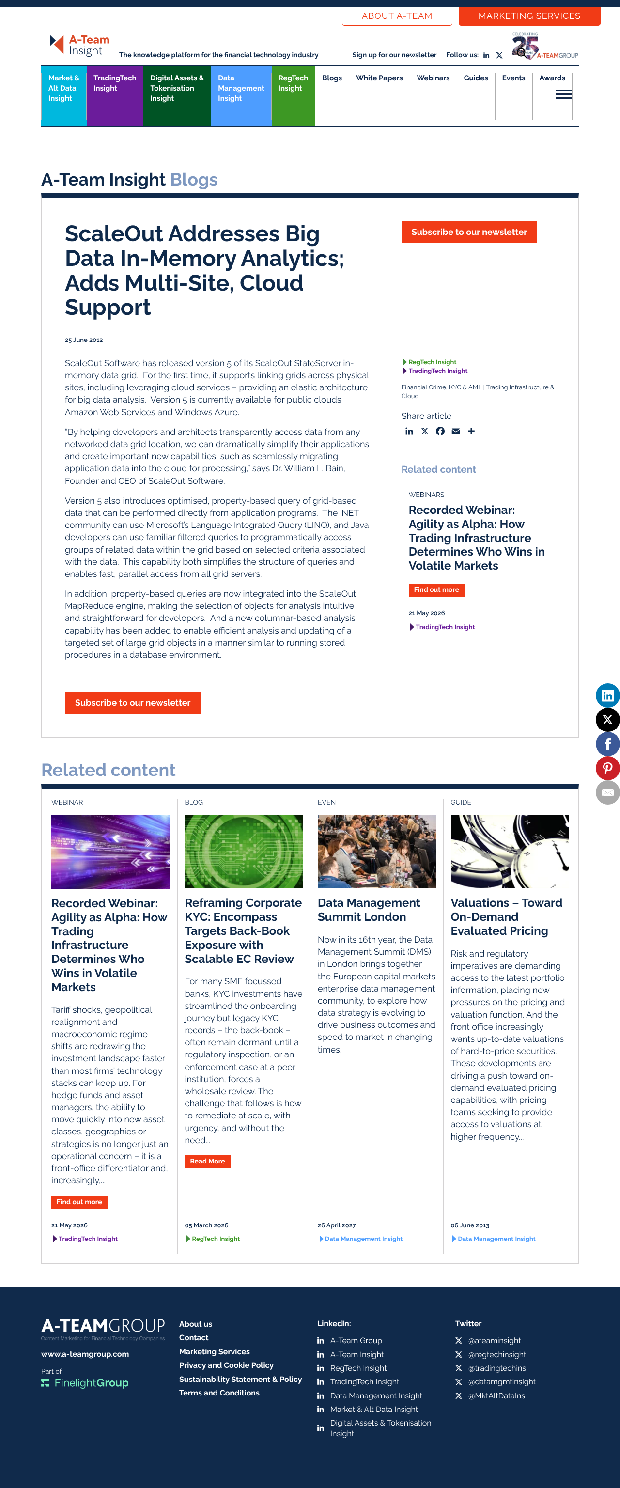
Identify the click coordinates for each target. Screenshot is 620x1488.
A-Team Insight (357, 1354)
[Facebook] (608, 744)
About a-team (397, 16)
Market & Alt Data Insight (374, 1409)
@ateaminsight (494, 1340)
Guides (476, 78)
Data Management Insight (241, 88)
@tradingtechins (497, 1368)
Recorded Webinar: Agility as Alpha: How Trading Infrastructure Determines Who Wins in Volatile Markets (477, 538)
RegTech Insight (293, 83)
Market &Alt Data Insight (63, 88)
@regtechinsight (497, 1354)
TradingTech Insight (114, 83)
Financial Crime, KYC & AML (442, 387)
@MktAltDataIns (496, 1395)
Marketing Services (530, 16)
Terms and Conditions (219, 1392)
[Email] (608, 792)
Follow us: (462, 55)
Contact (194, 1337)
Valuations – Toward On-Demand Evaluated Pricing (507, 917)
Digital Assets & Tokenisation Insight (177, 88)
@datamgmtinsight (502, 1381)
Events (514, 78)
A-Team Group (356, 1340)
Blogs (332, 78)
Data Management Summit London (369, 910)
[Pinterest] (608, 768)
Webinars (433, 78)
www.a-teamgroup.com (85, 1354)
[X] (608, 720)
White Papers (379, 78)
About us (195, 1324)
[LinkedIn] (608, 695)
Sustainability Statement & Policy (240, 1379)
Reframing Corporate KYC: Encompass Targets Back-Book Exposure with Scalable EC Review (243, 930)
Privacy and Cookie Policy (226, 1365)
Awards (552, 78)
